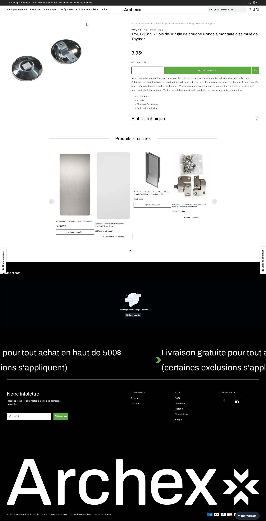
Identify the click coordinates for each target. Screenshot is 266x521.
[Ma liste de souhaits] (253, 9)
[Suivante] (214, 201)
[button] (17, 10)
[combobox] (227, 9)
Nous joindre (181, 414)
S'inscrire (61, 416)
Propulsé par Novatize (103, 514)
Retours (179, 409)
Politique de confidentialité (80, 514)
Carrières (136, 403)
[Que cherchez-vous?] (211, 10)
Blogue (179, 419)
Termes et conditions (58, 514)
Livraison (180, 403)
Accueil (135, 24)
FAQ (177, 398)
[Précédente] (51, 201)
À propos (135, 398)
